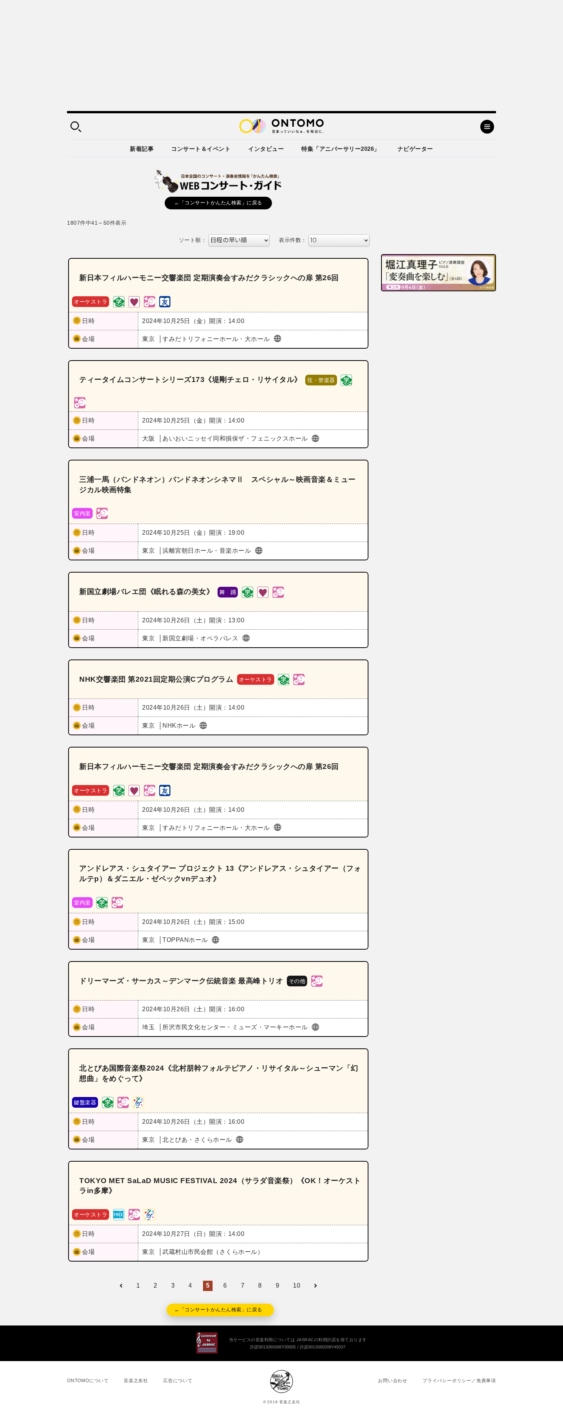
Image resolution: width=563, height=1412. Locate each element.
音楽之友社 (136, 1380)
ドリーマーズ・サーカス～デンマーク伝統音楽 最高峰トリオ (181, 981)
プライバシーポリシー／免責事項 (459, 1380)
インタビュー (266, 148)
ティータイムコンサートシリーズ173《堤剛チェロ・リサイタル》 (190, 379)
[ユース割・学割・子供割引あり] (118, 301)
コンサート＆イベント (201, 148)
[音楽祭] (138, 1102)
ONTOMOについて (88, 1380)
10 (296, 1285)
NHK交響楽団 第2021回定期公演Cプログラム (156, 679)
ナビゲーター (415, 148)
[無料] (118, 1214)
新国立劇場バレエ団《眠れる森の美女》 (146, 592)
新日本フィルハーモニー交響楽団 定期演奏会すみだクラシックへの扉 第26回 (209, 278)
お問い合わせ (393, 1380)
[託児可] (149, 301)
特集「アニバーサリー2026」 (340, 148)
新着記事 (142, 148)
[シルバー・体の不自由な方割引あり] (134, 301)
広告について (178, 1380)
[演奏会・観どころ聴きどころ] (164, 301)
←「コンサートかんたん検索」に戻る (218, 203)
